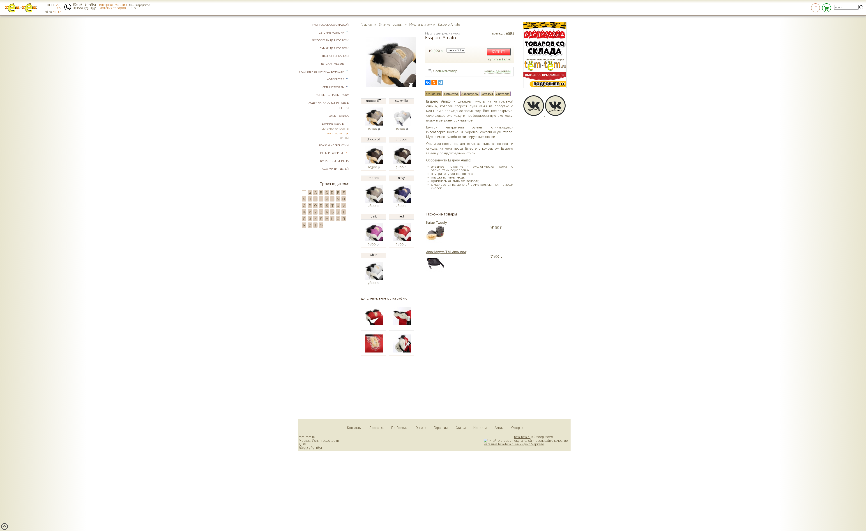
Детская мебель (333, 63)
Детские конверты (335, 128)
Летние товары (333, 87)
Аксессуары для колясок (330, 40)
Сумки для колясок (334, 48)
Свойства (451, 94)
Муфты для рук (420, 24)
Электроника (339, 115)
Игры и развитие (332, 153)
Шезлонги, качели (335, 55)
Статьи (461, 428)
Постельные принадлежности (322, 71)
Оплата (420, 428)
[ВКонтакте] (428, 82)
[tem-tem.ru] (21, 11)
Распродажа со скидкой (330, 24)
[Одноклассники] (434, 82)
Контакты (354, 428)
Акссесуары (469, 94)
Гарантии (441, 428)
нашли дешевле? (497, 71)
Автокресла (336, 79)
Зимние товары (390, 24)
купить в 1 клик (499, 59)
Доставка (502, 94)
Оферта (517, 428)
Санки (344, 138)
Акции (499, 428)
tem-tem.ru (522, 437)
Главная (367, 24)
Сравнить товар (445, 71)
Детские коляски (332, 32)
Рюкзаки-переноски (333, 145)
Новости (480, 428)
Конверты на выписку (332, 94)
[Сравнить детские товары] (815, 7)
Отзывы (487, 94)
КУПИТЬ (499, 52)
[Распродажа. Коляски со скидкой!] (545, 87)
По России (399, 428)
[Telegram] (440, 82)
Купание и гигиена (334, 161)
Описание (433, 94)
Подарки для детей (334, 168)
